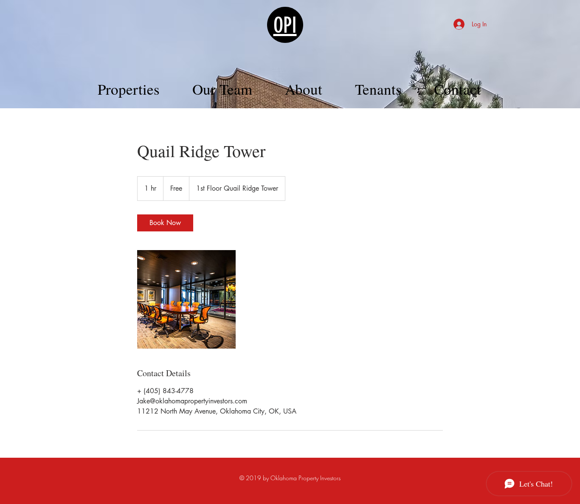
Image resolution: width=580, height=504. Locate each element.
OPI (285, 25)
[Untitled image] (186, 299)
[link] (165, 222)
